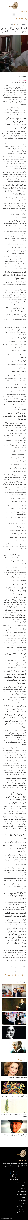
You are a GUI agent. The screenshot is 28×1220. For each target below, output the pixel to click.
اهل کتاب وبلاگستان (21, 1206)
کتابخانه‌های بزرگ (22, 1191)
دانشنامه (24, 1197)
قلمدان (11, 24)
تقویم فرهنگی (23, 1185)
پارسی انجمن (22, 80)
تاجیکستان (10, 967)
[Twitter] (19, 19)
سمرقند (13, 968)
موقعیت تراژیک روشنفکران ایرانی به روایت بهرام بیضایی (14, 1115)
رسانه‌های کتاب (22, 1209)
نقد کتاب (24, 1215)
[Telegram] (17, 19)
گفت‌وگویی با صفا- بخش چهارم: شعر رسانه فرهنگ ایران (15, 1136)
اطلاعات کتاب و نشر (21, 1194)
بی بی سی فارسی (20, 967)
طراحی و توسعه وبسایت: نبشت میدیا (6, 1218)
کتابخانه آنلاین (23, 1200)
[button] (14, 14)
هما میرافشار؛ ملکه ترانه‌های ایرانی (18, 1077)
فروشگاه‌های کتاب (22, 1188)
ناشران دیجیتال (22, 1203)
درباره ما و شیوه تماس (21, 1182)
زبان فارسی (17, 968)
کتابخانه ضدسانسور (21, 1212)
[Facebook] (22, 19)
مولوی (5, 968)
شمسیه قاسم (9, 968)
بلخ (24, 967)
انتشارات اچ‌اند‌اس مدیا (14, 1179)
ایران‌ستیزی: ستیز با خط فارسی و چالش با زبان (14, 1096)
